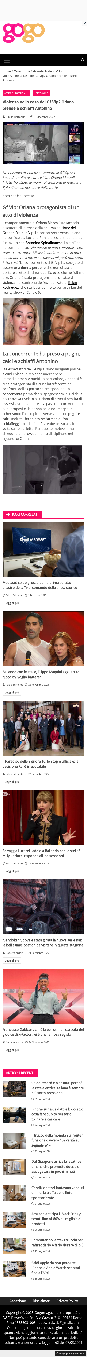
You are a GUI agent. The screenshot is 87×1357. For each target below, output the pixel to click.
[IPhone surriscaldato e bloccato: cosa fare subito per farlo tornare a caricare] (14, 1115)
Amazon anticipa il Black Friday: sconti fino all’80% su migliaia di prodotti (56, 1219)
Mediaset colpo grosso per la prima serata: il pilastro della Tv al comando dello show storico (40, 585)
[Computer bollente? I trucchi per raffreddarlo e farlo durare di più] (14, 1246)
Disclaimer (41, 1301)
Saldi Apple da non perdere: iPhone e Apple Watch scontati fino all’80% (55, 1268)
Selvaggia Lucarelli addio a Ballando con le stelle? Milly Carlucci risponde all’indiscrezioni (41, 853)
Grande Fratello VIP (16, 93)
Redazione (17, 1301)
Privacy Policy (67, 1301)
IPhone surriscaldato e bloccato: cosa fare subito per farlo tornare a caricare (57, 1114)
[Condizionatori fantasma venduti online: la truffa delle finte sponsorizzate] (14, 1193)
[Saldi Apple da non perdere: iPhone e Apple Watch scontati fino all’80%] (14, 1269)
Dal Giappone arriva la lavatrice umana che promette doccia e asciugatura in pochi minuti (56, 1166)
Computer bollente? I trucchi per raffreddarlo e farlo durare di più (57, 1242)
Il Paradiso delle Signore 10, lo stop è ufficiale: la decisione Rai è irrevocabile (41, 764)
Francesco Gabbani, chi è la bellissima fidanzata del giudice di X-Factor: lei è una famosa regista (43, 1032)
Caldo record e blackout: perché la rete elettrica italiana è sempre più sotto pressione (57, 1088)
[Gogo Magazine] (24, 37)
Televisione (41, 93)
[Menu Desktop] (7, 60)
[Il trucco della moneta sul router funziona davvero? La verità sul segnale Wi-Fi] (14, 1141)
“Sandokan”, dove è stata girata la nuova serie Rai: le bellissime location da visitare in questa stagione (43, 942)
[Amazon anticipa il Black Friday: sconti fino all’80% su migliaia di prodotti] (14, 1220)
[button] (82, 60)
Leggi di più (12, 603)
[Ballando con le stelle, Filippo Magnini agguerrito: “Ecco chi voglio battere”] (43, 638)
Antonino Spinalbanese (44, 242)
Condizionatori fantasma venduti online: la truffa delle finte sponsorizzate (57, 1192)
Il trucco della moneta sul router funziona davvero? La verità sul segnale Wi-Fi (57, 1140)
